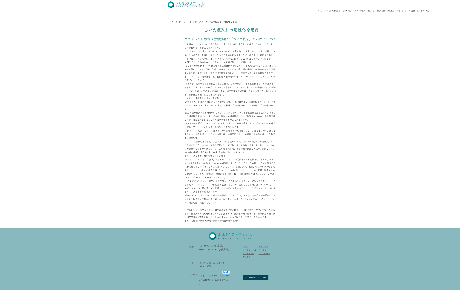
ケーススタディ (202, 22)
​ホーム (245, 246)
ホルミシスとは (186, 22)
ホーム (174, 22)
